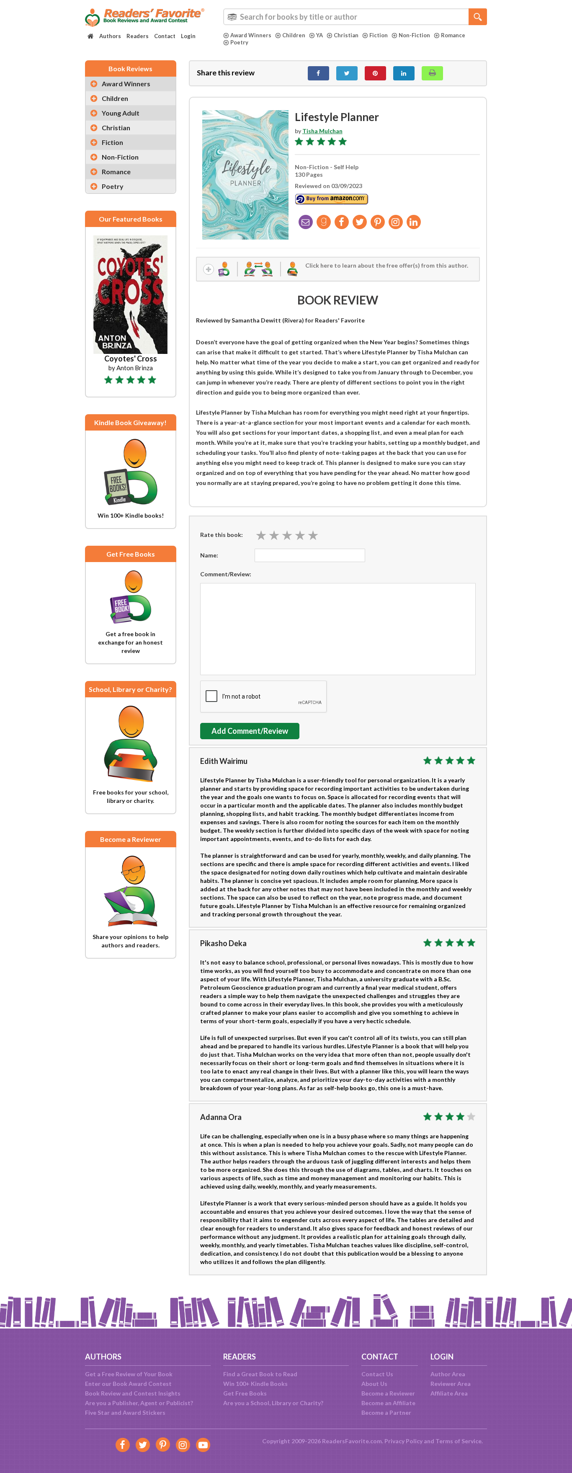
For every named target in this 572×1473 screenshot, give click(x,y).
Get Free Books (245, 1393)
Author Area (447, 1374)
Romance (453, 35)
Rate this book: (221, 534)
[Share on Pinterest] (375, 73)
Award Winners (250, 35)
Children (293, 35)
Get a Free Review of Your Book (129, 1374)
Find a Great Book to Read (260, 1374)
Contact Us (377, 1374)
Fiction (378, 35)
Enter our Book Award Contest (128, 1383)
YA (319, 35)
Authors (110, 36)
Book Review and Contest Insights (132, 1393)
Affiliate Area (449, 1393)
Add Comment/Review (249, 730)
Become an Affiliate (388, 1402)
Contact (164, 36)
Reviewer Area (450, 1383)
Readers (137, 36)
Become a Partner (386, 1412)
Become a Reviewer (388, 1393)
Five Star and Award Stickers (125, 1412)
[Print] (432, 73)
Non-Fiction (414, 35)
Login (188, 36)
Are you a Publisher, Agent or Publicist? (139, 1402)
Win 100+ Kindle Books (255, 1383)
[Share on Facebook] (318, 73)
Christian (346, 35)
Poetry (239, 42)
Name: (209, 555)
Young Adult (120, 113)
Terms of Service (458, 1441)
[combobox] (355, 16)
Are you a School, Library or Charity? (273, 1402)
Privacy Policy (403, 1441)
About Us (374, 1383)
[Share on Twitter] (347, 73)
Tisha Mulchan (322, 130)
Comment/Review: (225, 574)
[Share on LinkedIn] (404, 73)
